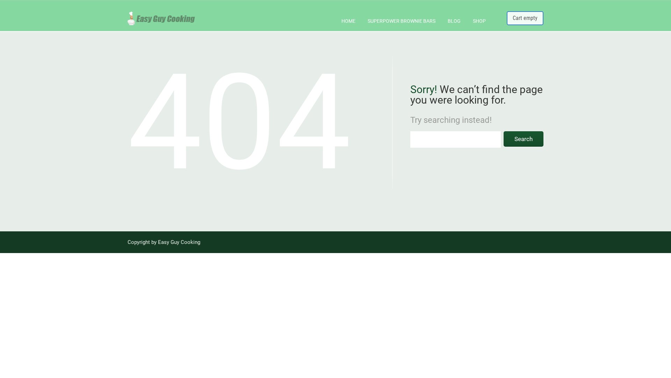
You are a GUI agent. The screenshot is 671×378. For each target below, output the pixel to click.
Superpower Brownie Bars (401, 21)
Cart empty (525, 18)
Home (348, 21)
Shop (479, 21)
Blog (454, 21)
